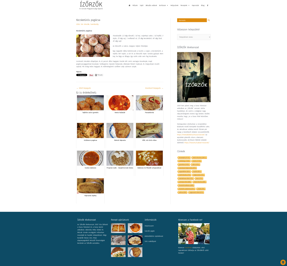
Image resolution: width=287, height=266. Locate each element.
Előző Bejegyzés (83, 88)
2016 (78, 24)
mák (201, 189)
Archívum (162, 5)
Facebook (188, 247)
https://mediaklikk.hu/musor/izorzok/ (191, 134)
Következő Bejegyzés (154, 88)
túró (196, 161)
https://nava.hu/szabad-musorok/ (196, 142)
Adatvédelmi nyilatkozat (154, 236)
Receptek (184, 5)
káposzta (199, 175)
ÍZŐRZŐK (91, 4)
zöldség (184, 161)
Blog (202, 5)
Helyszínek (174, 5)
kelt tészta (199, 157)
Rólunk (135, 5)
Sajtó (141, 5)
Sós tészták (85, 24)
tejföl (196, 171)
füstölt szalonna (186, 189)
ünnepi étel (184, 182)
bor (199, 178)
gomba (184, 164)
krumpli (184, 157)
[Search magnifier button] (209, 20)
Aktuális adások (151, 5)
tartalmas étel (186, 178)
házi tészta (199, 182)
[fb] (208, 5)
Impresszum (149, 226)
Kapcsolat (195, 5)
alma (182, 192)
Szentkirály (94, 24)
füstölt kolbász (186, 185)
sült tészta (184, 175)
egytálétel (184, 171)
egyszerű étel (196, 192)
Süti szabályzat (150, 241)
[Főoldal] (129, 5)
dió (195, 164)
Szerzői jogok (149, 231)
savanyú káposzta (187, 168)
